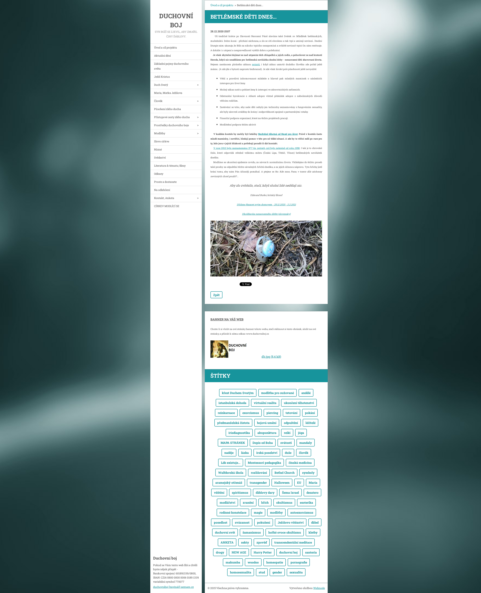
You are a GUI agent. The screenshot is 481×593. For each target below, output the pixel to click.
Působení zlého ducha (167, 109)
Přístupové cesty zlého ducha (172, 117)
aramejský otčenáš (228, 482)
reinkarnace (226, 413)
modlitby (276, 512)
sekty (245, 542)
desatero (312, 492)
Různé (158, 149)
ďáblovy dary (265, 492)
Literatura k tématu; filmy (170, 165)
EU (299, 482)
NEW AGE (239, 552)
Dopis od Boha (263, 443)
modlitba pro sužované (277, 393)
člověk (303, 453)
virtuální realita (265, 403)
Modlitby (159, 133)
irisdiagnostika (239, 433)
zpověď (261, 542)
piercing (272, 413)
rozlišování (259, 473)
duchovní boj (288, 552)
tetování (291, 413)
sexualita (296, 572)
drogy (220, 552)
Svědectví (160, 157)
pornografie (298, 562)
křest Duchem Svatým (238, 393)
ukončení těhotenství (299, 403)
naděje (229, 453)
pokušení (263, 522)
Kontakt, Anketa (164, 198)
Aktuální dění (162, 55)
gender (277, 572)
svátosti (286, 443)
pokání (310, 413)
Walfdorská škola (230, 473)
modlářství (227, 502)
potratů (256, 64)
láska (245, 453)
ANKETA (227, 542)
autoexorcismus (301, 512)
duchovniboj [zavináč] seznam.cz (173, 587)
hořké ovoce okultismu (284, 532)
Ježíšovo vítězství (291, 522)
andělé (306, 393)
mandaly (305, 443)
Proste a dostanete (165, 182)
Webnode (319, 588)
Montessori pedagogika (264, 463)
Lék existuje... (230, 463)
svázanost (242, 522)
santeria (311, 552)
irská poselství (266, 453)
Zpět (216, 295)
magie (258, 512)
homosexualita (240, 572)
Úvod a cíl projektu (165, 47)
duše (288, 453)
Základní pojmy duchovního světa (171, 66)
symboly (308, 473)
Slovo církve (161, 141)
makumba (233, 562)
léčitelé (310, 423)
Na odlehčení (162, 190)
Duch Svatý (161, 85)
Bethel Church (285, 473)
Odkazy (158, 173)
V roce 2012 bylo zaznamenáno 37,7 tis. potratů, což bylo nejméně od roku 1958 (256, 148)
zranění (248, 502)
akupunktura (266, 433)
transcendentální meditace (293, 542)
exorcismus (250, 413)
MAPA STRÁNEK (233, 443)
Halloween (282, 482)
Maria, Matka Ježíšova (168, 93)
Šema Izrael (290, 492)
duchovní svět (225, 532)
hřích (265, 502)
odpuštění (291, 423)
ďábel (315, 522)
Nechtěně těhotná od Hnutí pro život (278, 133)
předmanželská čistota (233, 423)
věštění (219, 492)
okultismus (284, 502)
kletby (313, 532)
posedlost (220, 522)
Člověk (158, 101)
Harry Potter (263, 552)
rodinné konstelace (232, 512)
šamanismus (252, 532)
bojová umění (266, 423)
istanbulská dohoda (232, 403)
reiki (287, 433)
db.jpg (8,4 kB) (271, 356)
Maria (313, 482)
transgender (258, 482)
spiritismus (240, 492)
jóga (301, 433)
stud (262, 572)
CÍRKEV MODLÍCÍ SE (166, 206)
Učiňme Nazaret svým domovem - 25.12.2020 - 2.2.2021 (266, 204)
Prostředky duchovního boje (171, 125)
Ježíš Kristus (162, 76)
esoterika (306, 502)
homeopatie (274, 562)
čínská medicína (300, 463)
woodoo (253, 562)
